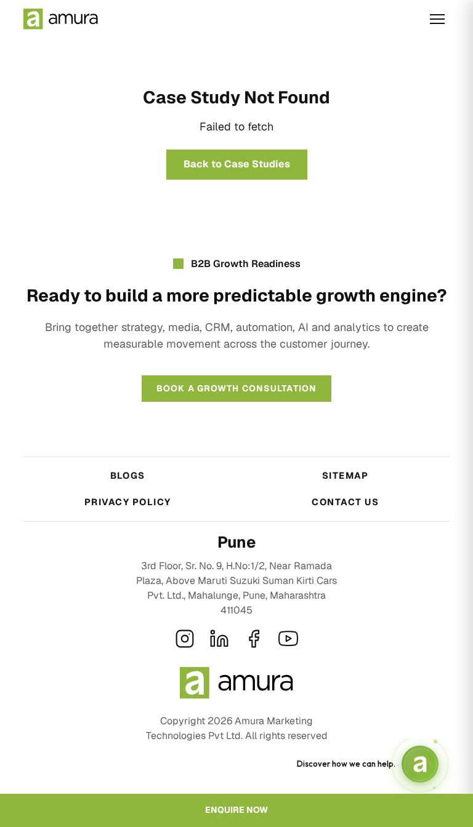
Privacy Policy (127, 502)
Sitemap (345, 475)
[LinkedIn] (219, 639)
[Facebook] (254, 639)
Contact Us (345, 502)
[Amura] (60, 19)
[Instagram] (185, 639)
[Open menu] (437, 19)
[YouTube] (288, 639)
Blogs (127, 475)
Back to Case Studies (237, 164)
